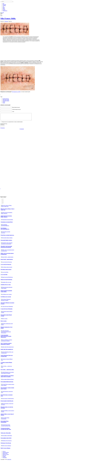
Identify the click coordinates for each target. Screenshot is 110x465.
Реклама (6, 21)
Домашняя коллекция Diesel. (7, 221)
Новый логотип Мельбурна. (6, 279)
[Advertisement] (21, 51)
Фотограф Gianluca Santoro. (6, 240)
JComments (22, 128)
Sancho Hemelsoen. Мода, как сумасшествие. (7, 356)
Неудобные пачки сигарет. (6, 269)
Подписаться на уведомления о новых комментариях (12, 121)
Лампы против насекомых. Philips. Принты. (6, 216)
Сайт (13, 111)
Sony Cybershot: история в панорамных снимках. (6, 344)
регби (4, 101)
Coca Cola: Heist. (4, 274)
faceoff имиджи (6, 98)
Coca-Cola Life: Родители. (6, 264)
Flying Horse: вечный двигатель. (7, 235)
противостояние (6, 100)
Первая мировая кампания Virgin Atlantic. (6, 291)
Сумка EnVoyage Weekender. (6, 308)
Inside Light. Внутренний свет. (7, 349)
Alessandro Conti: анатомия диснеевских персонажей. (6, 247)
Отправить (2, 127)
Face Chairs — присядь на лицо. (7, 369)
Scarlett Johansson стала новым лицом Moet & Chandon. (7, 376)
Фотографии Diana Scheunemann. (4, 422)
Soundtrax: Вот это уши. (6, 284)
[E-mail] (2, 12)
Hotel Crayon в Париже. (5, 448)
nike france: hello (6, 99)
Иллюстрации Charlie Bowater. (7, 400)
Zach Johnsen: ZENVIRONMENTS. (5, 229)
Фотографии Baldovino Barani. (7, 381)
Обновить (2, 124)
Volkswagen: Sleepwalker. (6, 432)
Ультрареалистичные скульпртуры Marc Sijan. (6, 429)
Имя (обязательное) (16, 107)
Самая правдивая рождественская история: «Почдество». (6, 336)
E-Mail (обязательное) (16, 109)
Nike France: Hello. (8, 18)
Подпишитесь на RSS (16, 91)
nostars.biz (9, 459)
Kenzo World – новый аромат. (7, 259)
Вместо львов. (4, 320)
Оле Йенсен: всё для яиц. (6, 296)
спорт (4, 102)
